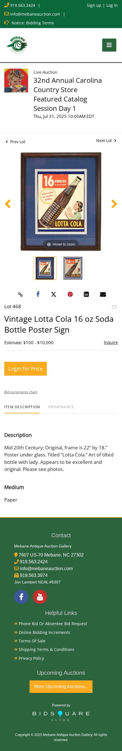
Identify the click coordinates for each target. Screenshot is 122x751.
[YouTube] (40, 597)
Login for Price (25, 368)
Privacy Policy (31, 658)
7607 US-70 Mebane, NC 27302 (51, 555)
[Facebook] (21, 597)
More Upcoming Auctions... (61, 686)
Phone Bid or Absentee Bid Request (52, 623)
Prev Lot (17, 141)
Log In (112, 5)
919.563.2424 (22, 5)
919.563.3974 (34, 575)
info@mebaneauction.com (35, 14)
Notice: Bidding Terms (33, 23)
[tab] (22, 409)
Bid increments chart (20, 392)
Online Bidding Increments (44, 632)
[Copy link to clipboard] (20, 294)
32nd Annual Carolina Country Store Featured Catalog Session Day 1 (67, 94)
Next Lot (104, 140)
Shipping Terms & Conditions (46, 649)
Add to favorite (114, 307)
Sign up (94, 5)
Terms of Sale (31, 641)
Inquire (111, 342)
